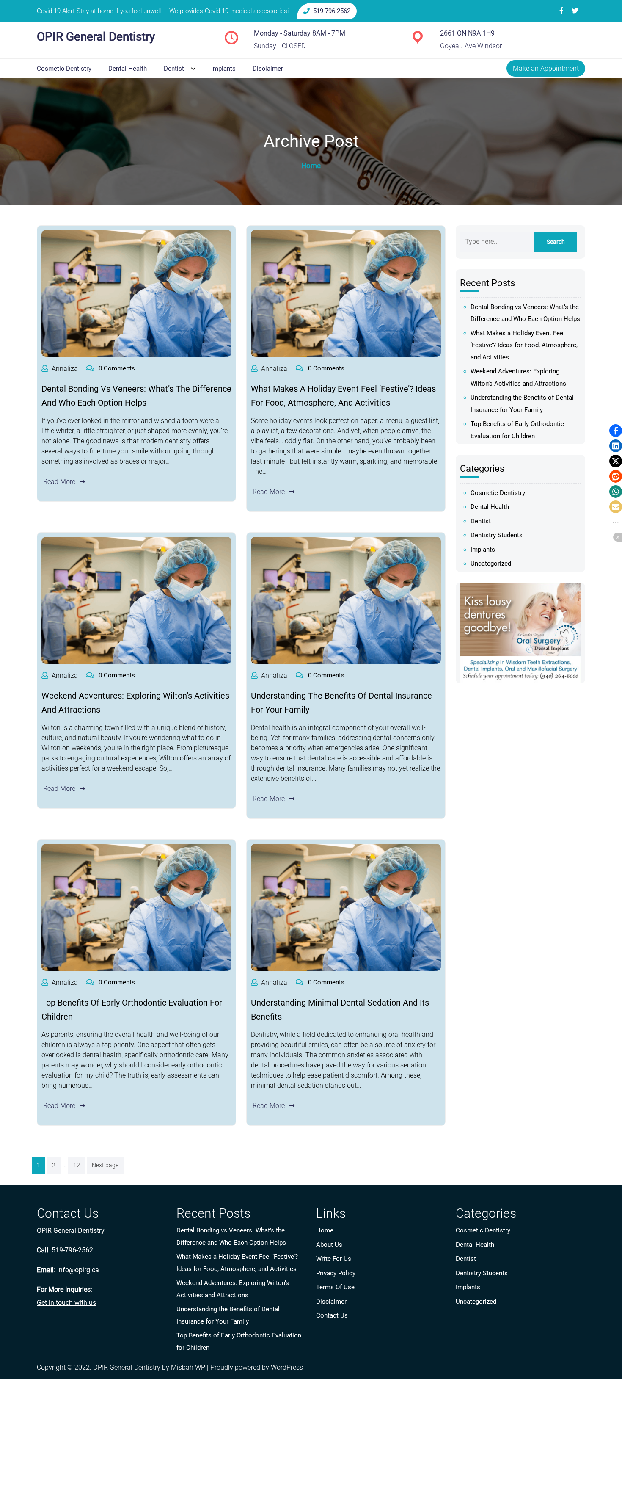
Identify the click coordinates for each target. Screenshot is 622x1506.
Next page (105, 1165)
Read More (59, 482)
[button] (615, 430)
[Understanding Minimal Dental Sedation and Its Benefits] (346, 907)
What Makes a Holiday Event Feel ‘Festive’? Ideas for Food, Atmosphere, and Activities (524, 345)
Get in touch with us (66, 1303)
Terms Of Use (335, 1287)
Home (324, 1230)
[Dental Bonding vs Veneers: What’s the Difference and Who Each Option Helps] (136, 293)
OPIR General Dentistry (96, 37)
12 (76, 1165)
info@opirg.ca (78, 1270)
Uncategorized (491, 563)
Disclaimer (268, 68)
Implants (223, 68)
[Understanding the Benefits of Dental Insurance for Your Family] (346, 600)
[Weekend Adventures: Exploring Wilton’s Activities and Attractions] (136, 600)
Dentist (174, 68)
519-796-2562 (331, 11)
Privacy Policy (335, 1273)
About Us (329, 1245)
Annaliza (65, 369)
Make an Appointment (546, 68)
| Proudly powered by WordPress (255, 1367)
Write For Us (333, 1259)
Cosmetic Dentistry (64, 68)
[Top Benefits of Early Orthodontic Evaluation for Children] (136, 907)
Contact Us (332, 1315)
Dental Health (127, 68)
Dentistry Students (497, 535)
